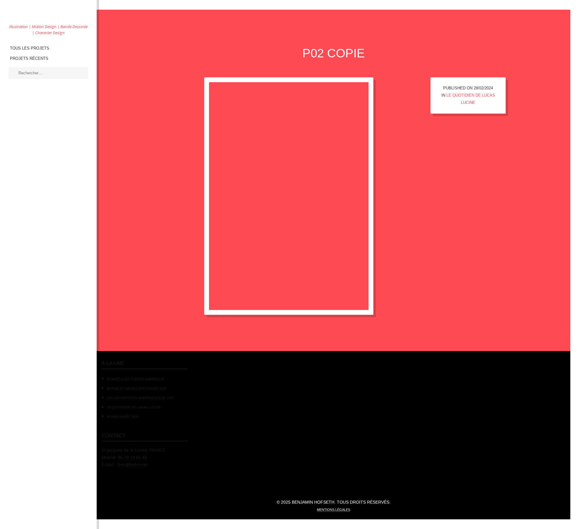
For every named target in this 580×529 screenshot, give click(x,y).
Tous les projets (29, 48)
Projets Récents (29, 58)
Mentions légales (333, 509)
